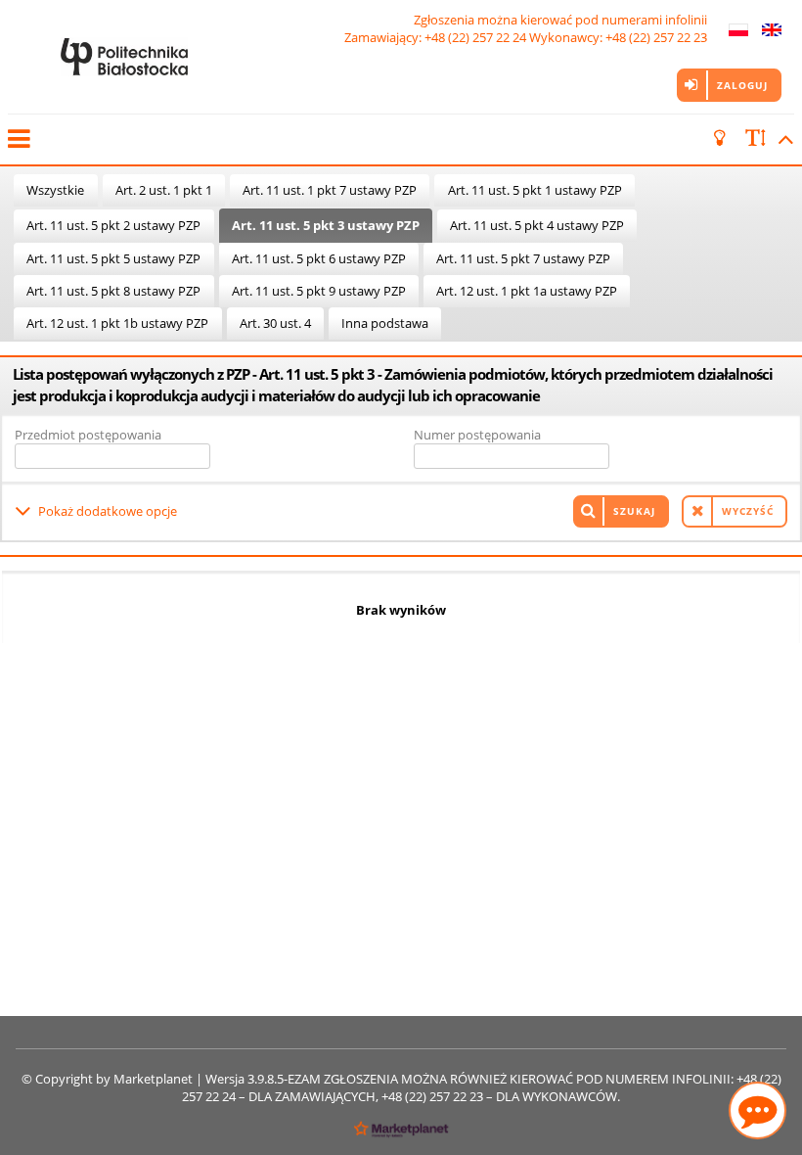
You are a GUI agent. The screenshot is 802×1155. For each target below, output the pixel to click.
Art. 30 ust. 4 (275, 323)
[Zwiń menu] (17, 139)
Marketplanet (153, 1078)
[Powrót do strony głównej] (124, 56)
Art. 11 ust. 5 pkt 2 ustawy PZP (113, 225)
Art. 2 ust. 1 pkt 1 (163, 190)
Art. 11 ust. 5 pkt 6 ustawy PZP (319, 258)
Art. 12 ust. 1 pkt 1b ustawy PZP (117, 323)
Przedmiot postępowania (88, 434)
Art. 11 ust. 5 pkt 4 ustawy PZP (537, 225)
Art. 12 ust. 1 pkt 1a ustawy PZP (526, 291)
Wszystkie (55, 190)
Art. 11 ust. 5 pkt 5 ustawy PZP (113, 258)
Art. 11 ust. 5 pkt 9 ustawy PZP (319, 291)
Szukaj (634, 511)
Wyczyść (748, 511)
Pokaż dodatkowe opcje (107, 511)
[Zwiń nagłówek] (782, 139)
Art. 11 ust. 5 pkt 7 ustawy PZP (523, 258)
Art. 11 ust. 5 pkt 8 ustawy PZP (113, 291)
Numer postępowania (477, 434)
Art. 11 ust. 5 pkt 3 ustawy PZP (326, 225)
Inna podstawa (384, 323)
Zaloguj (742, 85)
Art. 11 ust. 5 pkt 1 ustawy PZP (535, 190)
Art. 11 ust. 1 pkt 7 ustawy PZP (330, 190)
